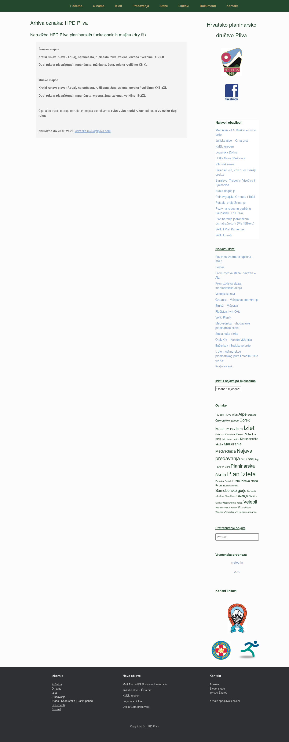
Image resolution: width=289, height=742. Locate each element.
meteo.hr (237, 562)
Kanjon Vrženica (246, 434)
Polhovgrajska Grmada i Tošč (235, 196)
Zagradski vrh (231, 511)
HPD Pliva (230, 429)
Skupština (230, 496)
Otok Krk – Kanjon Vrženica (233, 339)
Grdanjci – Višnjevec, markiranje (237, 299)
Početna (76, 5)
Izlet (249, 427)
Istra (239, 428)
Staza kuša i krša (226, 333)
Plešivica (219, 481)
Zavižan (243, 511)
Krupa (229, 439)
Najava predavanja (233, 454)
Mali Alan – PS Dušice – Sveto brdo (145, 684)
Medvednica (225, 451)
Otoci (250, 458)
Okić (243, 459)
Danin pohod (85, 701)
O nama (98, 5)
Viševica (219, 511)
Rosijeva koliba (230, 485)
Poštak (219, 267)
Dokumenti (208, 5)
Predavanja (140, 5)
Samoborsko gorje (230, 490)
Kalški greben (225, 146)
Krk (223, 439)
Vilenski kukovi (225, 164)
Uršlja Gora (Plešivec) (230, 158)
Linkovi (183, 5)
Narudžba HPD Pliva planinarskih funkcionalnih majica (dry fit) (88, 34)
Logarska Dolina (226, 152)
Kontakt (232, 5)
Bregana (252, 414)
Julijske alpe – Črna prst (232, 140)
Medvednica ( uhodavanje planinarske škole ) (232, 325)
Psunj (218, 485)
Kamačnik (230, 434)
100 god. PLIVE (223, 414)
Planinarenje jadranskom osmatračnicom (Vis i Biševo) (235, 221)
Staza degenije (225, 191)
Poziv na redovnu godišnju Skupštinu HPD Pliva (233, 210)
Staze (164, 5)
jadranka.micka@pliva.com (93, 131)
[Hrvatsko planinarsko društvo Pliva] (38, 5)
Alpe (242, 414)
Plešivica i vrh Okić (227, 311)
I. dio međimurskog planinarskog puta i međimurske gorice (236, 355)
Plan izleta (241, 473)
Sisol (221, 496)
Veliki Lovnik (224, 235)
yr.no (237, 571)
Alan (235, 414)
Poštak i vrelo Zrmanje (231, 202)
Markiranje (233, 443)
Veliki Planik (223, 317)
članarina (252, 511)
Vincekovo (244, 507)
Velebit (250, 501)
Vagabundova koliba (232, 502)
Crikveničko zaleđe (227, 420)
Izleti (118, 5)
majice (236, 439)
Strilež (218, 502)
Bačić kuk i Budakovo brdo (233, 345)
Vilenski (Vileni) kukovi (226, 507)
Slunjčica (253, 496)
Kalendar (219, 434)
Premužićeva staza (245, 480)
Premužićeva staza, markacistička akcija (228, 285)
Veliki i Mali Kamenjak (230, 229)
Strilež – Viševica (226, 305)
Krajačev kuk (224, 366)
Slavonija (241, 495)
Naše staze (68, 701)
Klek (218, 439)
